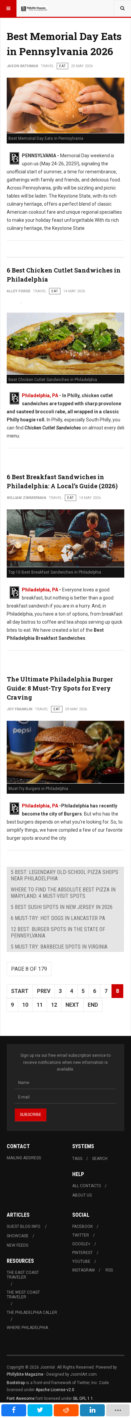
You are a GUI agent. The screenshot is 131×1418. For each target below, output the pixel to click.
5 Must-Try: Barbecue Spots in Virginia (59, 947)
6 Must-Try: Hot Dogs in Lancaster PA (58, 918)
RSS (109, 1270)
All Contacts (86, 1185)
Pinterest (82, 1252)
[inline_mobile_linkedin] (92, 1410)
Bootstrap (16, 1382)
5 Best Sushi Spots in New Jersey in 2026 (62, 907)
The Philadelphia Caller (32, 1312)
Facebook (82, 1226)
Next (72, 1005)
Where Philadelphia (27, 1327)
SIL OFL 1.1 (83, 1398)
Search (99, 1158)
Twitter (80, 1235)
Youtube (81, 1261)
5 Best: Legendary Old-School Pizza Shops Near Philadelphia (64, 875)
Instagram (83, 1270)
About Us (82, 1195)
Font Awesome (21, 1398)
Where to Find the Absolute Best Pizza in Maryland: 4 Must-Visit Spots (63, 892)
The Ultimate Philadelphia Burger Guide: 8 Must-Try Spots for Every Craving (60, 688)
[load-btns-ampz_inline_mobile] (118, 1410)
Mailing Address (24, 1158)
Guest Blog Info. (24, 1226)
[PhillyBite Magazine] (34, 8)
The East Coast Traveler (23, 1275)
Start (20, 991)
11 (40, 1005)
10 (25, 1005)
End (93, 1005)
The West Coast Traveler (23, 1294)
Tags (77, 1158)
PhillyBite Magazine (25, 1374)
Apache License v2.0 (55, 1389)
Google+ (81, 1244)
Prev (43, 991)
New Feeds (17, 1245)
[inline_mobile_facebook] (13, 1410)
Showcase (18, 1236)
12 (54, 1005)
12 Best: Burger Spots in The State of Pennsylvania (58, 932)
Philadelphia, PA (40, 395)
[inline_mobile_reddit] (66, 1410)
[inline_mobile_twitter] (40, 1410)
